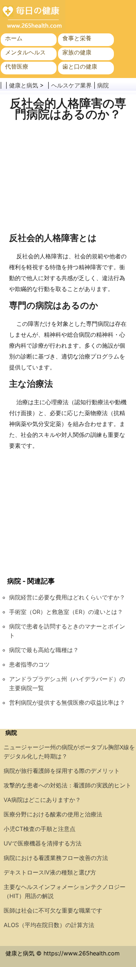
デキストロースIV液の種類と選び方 (50, 872)
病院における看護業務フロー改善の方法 (56, 857)
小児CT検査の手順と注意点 (39, 828)
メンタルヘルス (25, 52)
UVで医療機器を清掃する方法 (43, 843)
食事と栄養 (76, 38)
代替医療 (16, 66)
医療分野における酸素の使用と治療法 (53, 814)
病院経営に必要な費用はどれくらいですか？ (67, 597)
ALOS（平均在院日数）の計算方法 (49, 925)
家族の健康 (76, 52)
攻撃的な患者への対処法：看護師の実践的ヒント (67, 785)
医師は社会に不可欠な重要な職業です (53, 910)
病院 (103, 85)
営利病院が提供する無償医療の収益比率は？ (67, 702)
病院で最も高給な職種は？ (44, 649)
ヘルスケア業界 (71, 85)
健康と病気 (23, 85)
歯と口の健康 (79, 66)
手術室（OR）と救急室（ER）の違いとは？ (66, 611)
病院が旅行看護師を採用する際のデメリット (62, 770)
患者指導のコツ (29, 664)
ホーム (13, 38)
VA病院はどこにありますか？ (42, 799)
